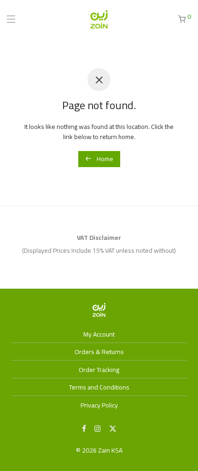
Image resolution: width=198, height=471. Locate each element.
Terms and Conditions (99, 387)
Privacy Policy (99, 405)
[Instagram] (97, 428)
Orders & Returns (99, 352)
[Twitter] (112, 428)
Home (104, 159)
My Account (99, 334)
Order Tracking (99, 370)
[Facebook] (84, 428)
